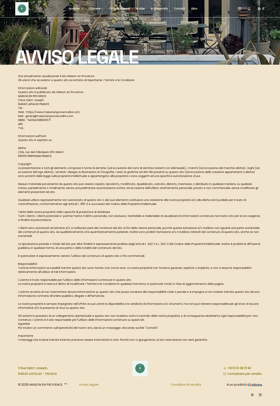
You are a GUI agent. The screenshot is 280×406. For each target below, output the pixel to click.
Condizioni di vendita (186, 384)
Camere (94, 8)
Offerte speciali (119, 8)
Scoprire (75, 8)
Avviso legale (88, 384)
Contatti (179, 8)
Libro (194, 8)
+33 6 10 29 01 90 (239, 368)
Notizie (140, 8)
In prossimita (159, 8)
